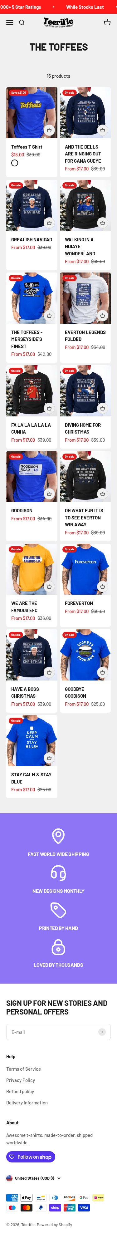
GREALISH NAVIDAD (31, 239)
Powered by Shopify (54, 1224)
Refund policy (20, 1091)
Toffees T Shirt (26, 147)
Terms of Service (23, 1069)
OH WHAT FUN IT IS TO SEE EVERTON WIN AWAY (84, 517)
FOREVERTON (79, 603)
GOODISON (21, 510)
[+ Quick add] (49, 130)
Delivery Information (27, 1102)
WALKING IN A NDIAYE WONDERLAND (80, 246)
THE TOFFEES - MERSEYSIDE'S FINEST (26, 339)
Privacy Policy (20, 1080)
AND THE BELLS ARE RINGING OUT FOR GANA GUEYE (83, 154)
